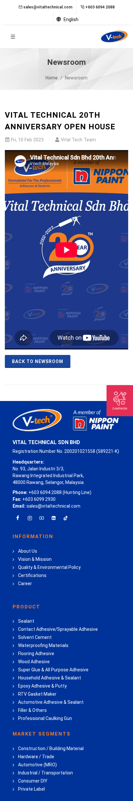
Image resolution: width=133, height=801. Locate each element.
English (70, 19)
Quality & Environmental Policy (49, 567)
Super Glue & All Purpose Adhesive (53, 669)
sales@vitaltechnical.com (47, 7)
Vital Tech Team (78, 140)
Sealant (26, 621)
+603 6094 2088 (100, 7)
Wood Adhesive (34, 661)
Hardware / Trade (36, 756)
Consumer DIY (32, 780)
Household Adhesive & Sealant (49, 677)
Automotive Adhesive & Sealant (51, 702)
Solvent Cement (35, 637)
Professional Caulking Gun (45, 718)
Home (52, 77)
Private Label (31, 789)
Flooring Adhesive (36, 653)
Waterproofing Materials (43, 645)
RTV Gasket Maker (37, 694)
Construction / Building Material (51, 748)
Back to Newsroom (37, 361)
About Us (27, 551)
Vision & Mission (35, 559)
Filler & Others (32, 710)
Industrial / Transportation (45, 772)
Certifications (32, 575)
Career (25, 583)
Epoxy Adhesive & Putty (42, 686)
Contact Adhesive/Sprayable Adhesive (58, 629)
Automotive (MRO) (37, 764)
